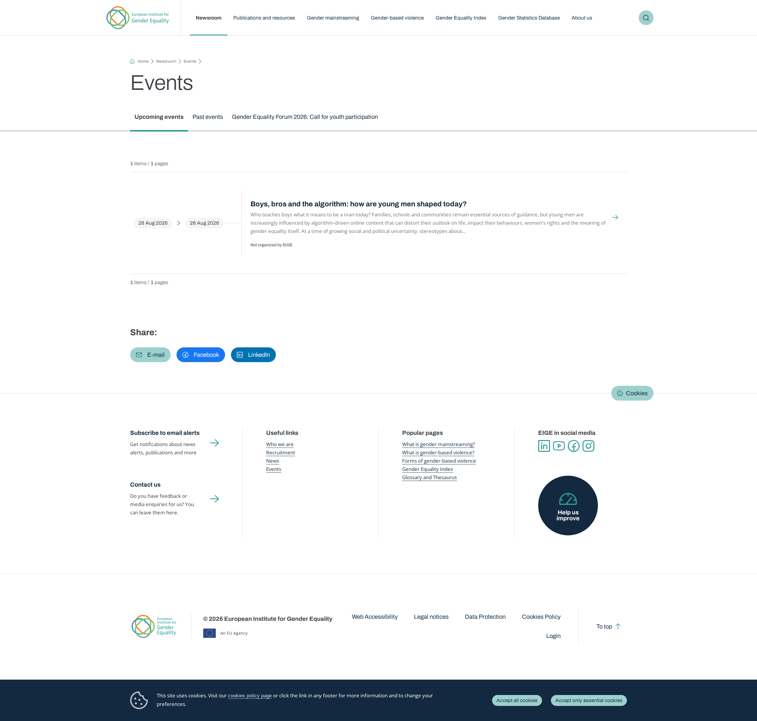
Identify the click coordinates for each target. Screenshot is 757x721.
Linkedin (544, 446)
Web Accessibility (375, 616)
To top (604, 626)
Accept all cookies (517, 700)
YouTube (559, 446)
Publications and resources (264, 18)
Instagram (588, 446)
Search (646, 17)
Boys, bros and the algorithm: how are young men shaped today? (358, 204)
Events (190, 61)
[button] (150, 354)
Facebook (574, 446)
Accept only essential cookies (588, 700)
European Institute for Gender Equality (137, 17)
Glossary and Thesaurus (429, 477)
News (272, 460)
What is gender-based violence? (438, 452)
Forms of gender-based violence (439, 460)
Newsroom (208, 18)
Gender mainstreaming (333, 18)
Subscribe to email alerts (165, 433)
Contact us (145, 484)
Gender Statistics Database (529, 18)
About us (582, 18)
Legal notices (431, 616)
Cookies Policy (541, 616)
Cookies (637, 393)
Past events (208, 117)
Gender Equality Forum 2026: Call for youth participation (305, 117)
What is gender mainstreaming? (438, 444)
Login (553, 636)
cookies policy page (250, 696)
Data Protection (485, 616)
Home (143, 61)
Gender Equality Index (461, 18)
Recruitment (280, 452)
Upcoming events (159, 117)
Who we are (280, 444)
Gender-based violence (397, 18)
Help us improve (568, 515)
